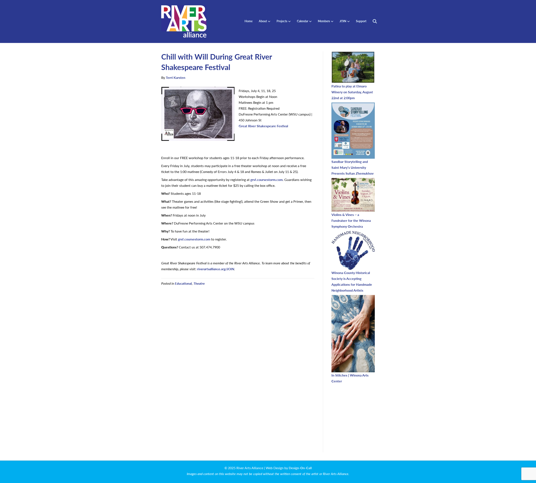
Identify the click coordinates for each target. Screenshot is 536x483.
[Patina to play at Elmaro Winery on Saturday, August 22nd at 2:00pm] (353, 67)
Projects (282, 21)
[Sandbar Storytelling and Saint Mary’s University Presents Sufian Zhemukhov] (353, 131)
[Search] (372, 21)
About (263, 21)
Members (324, 21)
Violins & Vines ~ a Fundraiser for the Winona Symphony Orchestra (351, 220)
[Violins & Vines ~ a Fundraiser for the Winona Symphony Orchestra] (353, 195)
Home (249, 21)
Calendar (302, 21)
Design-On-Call (300, 467)
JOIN (343, 21)
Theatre (199, 283)
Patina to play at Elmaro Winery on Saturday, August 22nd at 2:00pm (352, 92)
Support (361, 21)
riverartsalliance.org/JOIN (215, 268)
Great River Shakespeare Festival (263, 125)
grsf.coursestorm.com (266, 179)
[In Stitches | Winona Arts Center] (353, 333)
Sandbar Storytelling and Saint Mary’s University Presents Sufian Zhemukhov (352, 167)
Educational (183, 283)
